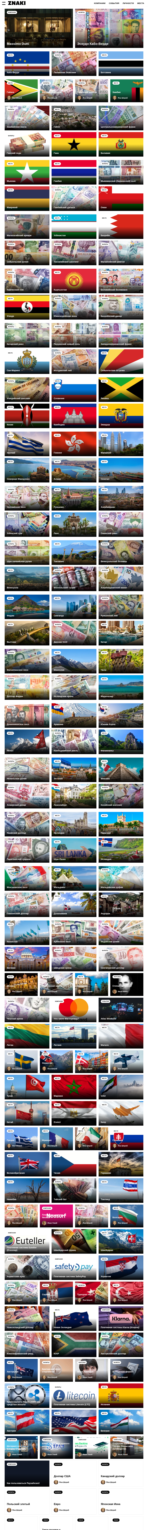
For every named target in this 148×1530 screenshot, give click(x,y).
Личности (128, 3)
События (114, 3)
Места (140, 3)
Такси (45, 1520)
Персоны (117, 977)
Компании (99, 3)
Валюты (82, 12)
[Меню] (3, 3)
